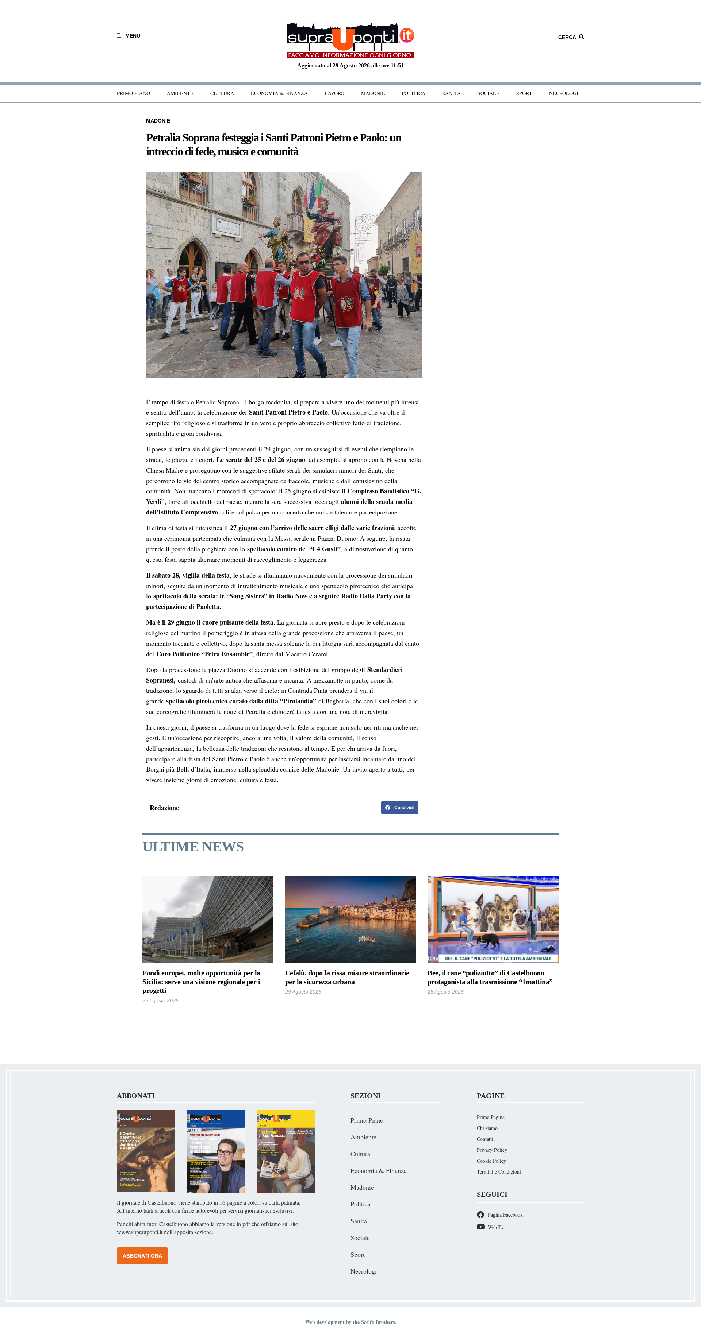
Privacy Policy (492, 1149)
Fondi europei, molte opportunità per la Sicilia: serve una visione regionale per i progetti (201, 981)
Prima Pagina (491, 1116)
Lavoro (334, 93)
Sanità (451, 93)
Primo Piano (133, 93)
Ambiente (180, 93)
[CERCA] (581, 36)
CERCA (567, 37)
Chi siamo (487, 1127)
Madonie (373, 93)
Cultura (222, 93)
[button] (399, 807)
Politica (413, 93)
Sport (524, 93)
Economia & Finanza (279, 93)
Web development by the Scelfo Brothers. (350, 1322)
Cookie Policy (491, 1160)
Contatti (485, 1138)
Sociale (488, 93)
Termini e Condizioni (499, 1171)
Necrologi (563, 93)
